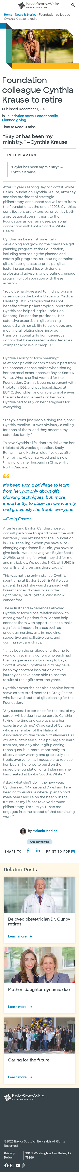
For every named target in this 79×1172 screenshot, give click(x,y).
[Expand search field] (73, 5)
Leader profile (46, 116)
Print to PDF (58, 851)
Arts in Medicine (39, 841)
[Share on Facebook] (28, 850)
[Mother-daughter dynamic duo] (39, 980)
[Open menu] (5, 5)
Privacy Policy (9, 1155)
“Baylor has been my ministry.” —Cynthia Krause (37, 169)
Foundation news (20, 116)
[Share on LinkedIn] (38, 850)
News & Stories (25, 14)
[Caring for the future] (39, 1050)
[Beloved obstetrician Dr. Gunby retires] (39, 910)
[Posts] (23, 831)
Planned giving (14, 120)
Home (8, 14)
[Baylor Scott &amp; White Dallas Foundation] (38, 5)
